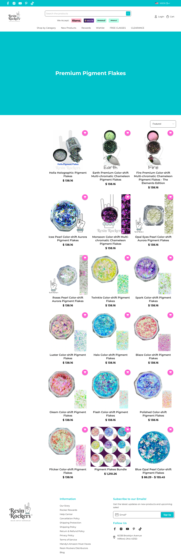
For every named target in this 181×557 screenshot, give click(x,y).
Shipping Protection (70, 522)
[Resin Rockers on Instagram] (14, 3)
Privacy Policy (67, 535)
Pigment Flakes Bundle (110, 469)
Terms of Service (68, 539)
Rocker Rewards (68, 510)
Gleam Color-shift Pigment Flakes (68, 414)
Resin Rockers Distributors (74, 548)
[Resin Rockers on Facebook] (8, 3)
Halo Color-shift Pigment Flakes (110, 356)
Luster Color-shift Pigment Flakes (68, 356)
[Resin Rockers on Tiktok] (32, 3)
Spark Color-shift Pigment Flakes (153, 299)
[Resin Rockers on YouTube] (20, 3)
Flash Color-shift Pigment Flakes (110, 414)
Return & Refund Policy (72, 531)
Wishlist (100, 28)
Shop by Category (46, 28)
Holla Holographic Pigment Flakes (68, 174)
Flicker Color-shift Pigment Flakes (67, 471)
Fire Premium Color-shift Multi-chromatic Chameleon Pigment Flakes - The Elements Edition (153, 178)
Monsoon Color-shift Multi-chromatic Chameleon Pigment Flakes (110, 240)
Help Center (66, 514)
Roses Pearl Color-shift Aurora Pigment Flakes (67, 299)
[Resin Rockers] (15, 17)
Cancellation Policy (70, 518)
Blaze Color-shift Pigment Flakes (153, 356)
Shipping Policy (68, 527)
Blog (62, 552)
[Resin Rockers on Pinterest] (26, 3)
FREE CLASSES (118, 28)
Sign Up (167, 515)
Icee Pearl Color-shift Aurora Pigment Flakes (68, 238)
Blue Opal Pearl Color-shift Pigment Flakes (153, 471)
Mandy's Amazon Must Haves (75, 544)
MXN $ (164, 3)
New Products (68, 28)
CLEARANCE (137, 28)
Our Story (65, 506)
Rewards (86, 28)
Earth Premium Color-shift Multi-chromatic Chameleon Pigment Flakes (110, 176)
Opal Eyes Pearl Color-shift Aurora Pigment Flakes (153, 238)
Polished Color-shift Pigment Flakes (153, 414)
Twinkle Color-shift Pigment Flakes (110, 299)
